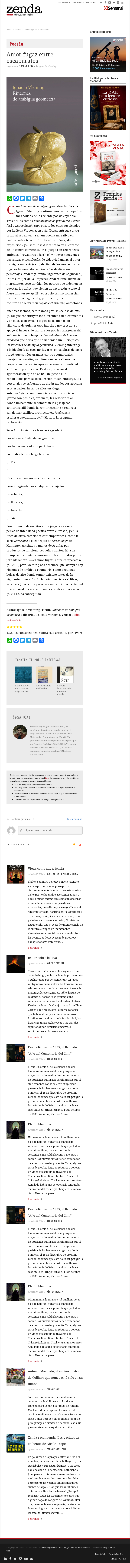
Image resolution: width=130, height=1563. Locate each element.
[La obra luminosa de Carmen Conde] (65, 675)
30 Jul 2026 (111, 281)
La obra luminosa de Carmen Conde (64, 690)
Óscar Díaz (27, 66)
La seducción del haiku (43, 687)
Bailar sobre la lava (42, 958)
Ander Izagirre (55, 963)
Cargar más (44, 1530)
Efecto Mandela (39, 1124)
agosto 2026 (101, 316)
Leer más (33, 947)
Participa (104, 1547)
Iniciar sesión (74, 818)
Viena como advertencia (46, 868)
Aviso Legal (64, 1547)
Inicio (8, 29)
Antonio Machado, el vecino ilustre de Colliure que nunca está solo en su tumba (55, 1377)
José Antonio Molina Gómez (62, 874)
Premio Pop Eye (116, 1554)
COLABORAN (64, 3)
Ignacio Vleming (47, 66)
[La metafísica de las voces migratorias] (23, 675)
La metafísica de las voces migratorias (22, 688)
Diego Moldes (54, 1059)
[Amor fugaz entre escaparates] (44, 134)
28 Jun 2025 (12, 66)
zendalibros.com (56, 1449)
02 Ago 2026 (111, 259)
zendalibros (54, 1389)
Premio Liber (101, 1554)
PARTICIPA (91, 3)
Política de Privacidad (80, 1547)
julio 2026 (100, 323)
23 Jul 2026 (111, 302)
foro (47, 778)
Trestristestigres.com (47, 1547)
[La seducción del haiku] (44, 675)
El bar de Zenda (114, 256)
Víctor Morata (55, 1129)
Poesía (17, 29)
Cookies (95, 1547)
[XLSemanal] (114, 8)
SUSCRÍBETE (78, 3)
